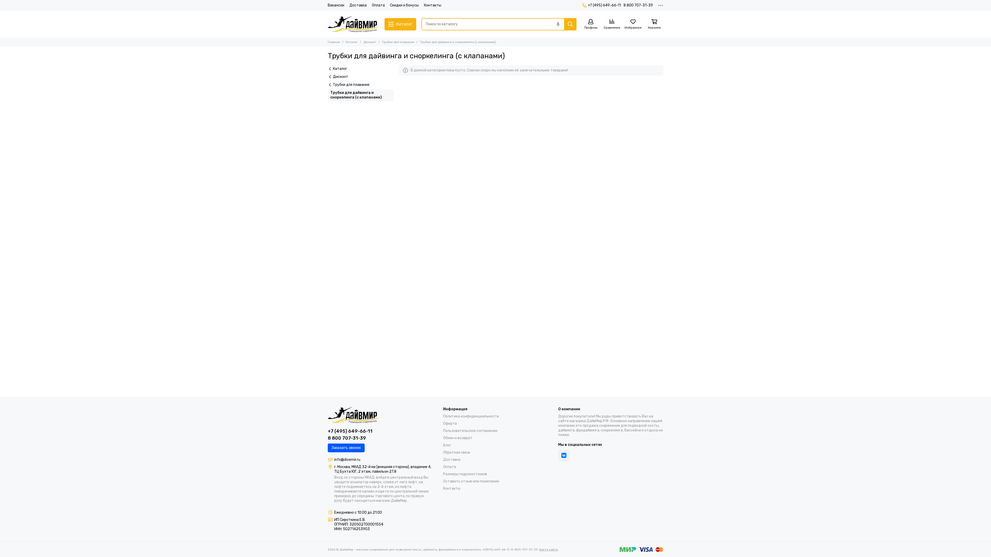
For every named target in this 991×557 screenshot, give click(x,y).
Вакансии (336, 5)
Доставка (358, 5)
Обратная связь (456, 452)
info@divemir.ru (347, 459)
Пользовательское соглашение (470, 431)
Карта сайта (548, 549)
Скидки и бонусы (404, 5)
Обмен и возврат (457, 438)
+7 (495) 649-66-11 (604, 5)
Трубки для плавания (398, 42)
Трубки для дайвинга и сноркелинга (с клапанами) (356, 95)
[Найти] (570, 24)
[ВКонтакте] (564, 455)
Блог (447, 445)
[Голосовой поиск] (558, 24)
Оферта (450, 423)
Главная (334, 42)
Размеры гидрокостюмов (465, 474)
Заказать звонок (346, 448)
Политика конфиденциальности (471, 416)
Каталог (352, 42)
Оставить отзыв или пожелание (471, 481)
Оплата (378, 5)
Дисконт (369, 42)
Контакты (432, 5)
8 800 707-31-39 (638, 5)
